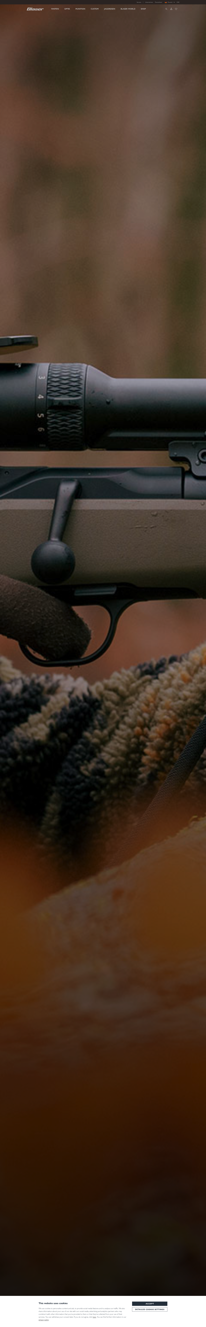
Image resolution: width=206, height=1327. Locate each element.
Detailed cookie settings (149, 1309)
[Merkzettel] (176, 9)
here (94, 1317)
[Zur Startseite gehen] (35, 8)
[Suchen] (166, 9)
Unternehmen (149, 2)
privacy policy (44, 1320)
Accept (150, 1304)
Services (139, 2)
